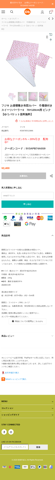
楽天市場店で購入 (12, 373)
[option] (27, 62)
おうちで (13, 19)
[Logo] (27, 12)
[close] (52, 4)
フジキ (22, 127)
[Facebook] (4, 432)
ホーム (4, 19)
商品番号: (5, 131)
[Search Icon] (11, 11)
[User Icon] (42, 11)
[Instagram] (11, 432)
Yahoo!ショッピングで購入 (15, 379)
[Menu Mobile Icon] (3, 12)
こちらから (38, 321)
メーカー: (5, 127)
